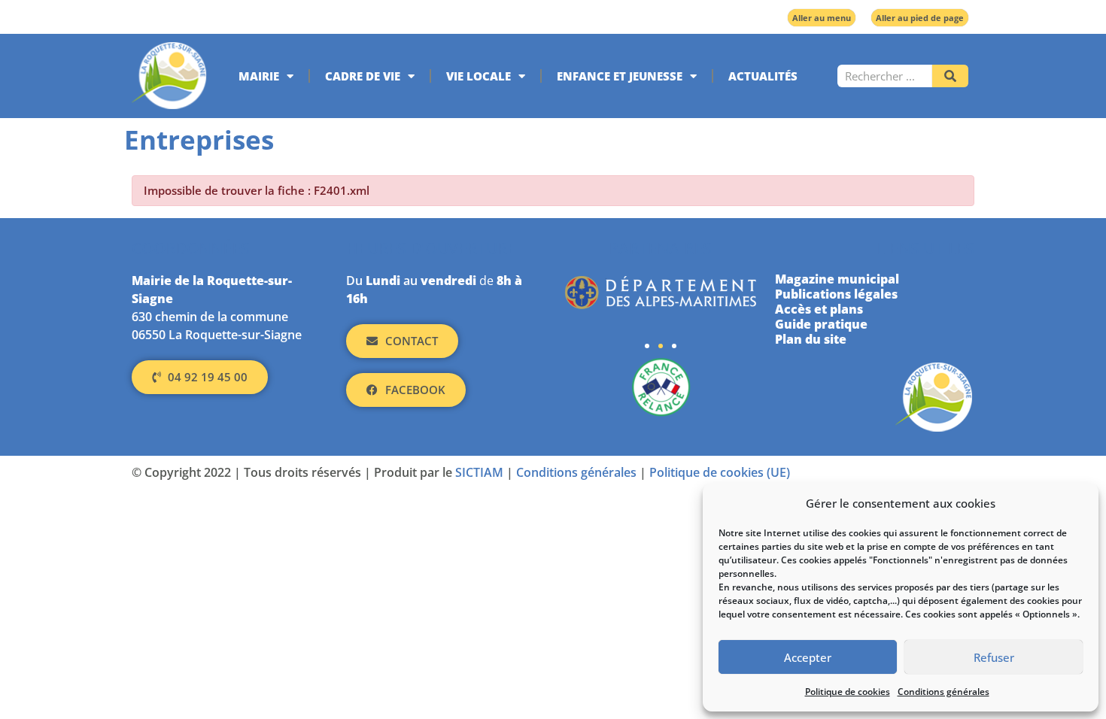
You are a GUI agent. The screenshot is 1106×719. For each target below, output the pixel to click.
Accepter (807, 657)
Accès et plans (819, 309)
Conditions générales (943, 691)
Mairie (259, 75)
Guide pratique (821, 324)
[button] (647, 346)
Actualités (763, 75)
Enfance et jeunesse (619, 75)
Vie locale (478, 75)
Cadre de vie (362, 75)
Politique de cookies (847, 691)
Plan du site (810, 339)
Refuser (994, 657)
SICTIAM (479, 472)
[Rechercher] (950, 76)
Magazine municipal (837, 279)
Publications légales (836, 294)
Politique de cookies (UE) (719, 472)
